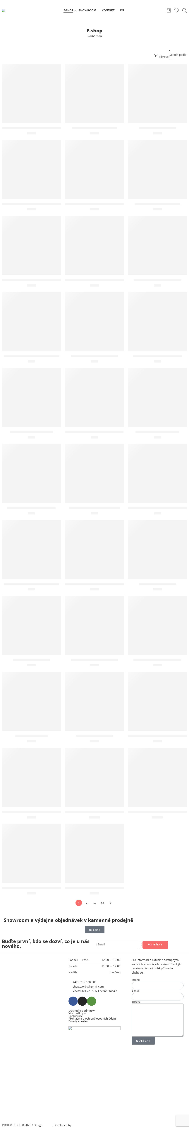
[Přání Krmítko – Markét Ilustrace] (94, 473)
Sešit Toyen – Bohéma (31, 736)
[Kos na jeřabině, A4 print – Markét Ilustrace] (31, 169)
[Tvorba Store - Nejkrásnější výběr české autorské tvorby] (11, 10)
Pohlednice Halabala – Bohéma (157, 280)
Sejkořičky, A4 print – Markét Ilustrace (94, 584)
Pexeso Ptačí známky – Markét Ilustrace (32, 280)
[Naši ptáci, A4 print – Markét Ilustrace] (94, 169)
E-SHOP (68, 10)
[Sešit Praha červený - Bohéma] (94, 625)
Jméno (136, 980)
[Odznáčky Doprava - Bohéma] (157, 169)
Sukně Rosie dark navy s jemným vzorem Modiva (103, 812)
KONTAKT (108, 10)
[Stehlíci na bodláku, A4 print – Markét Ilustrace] (157, 701)
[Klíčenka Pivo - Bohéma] (157, 93)
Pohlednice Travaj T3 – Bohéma (31, 508)
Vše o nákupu (77, 1013)
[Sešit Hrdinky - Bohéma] (157, 549)
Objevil (47, 1125)
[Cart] (168, 10)
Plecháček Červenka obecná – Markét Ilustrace (101, 280)
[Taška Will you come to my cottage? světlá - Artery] (94, 853)
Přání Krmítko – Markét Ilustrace (94, 508)
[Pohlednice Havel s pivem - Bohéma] (31, 321)
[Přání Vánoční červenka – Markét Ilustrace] (157, 473)
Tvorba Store (94, 36)
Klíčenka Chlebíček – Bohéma (94, 128)
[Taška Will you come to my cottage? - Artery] (31, 853)
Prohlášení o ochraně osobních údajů (92, 1018)
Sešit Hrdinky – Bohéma (157, 584)
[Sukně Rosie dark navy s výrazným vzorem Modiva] (157, 777)
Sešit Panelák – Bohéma (31, 660)
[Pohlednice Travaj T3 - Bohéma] (31, 473)
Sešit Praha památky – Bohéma (157, 660)
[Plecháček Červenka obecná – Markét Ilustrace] (94, 245)
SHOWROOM (87, 10)
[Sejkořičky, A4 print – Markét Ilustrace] (94, 549)
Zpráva (136, 1001)
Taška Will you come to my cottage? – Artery (36, 888)
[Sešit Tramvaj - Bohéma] (94, 701)
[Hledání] (184, 10)
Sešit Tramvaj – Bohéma (94, 736)
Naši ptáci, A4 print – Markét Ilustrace (94, 204)
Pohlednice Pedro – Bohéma (31, 432)
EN (122, 10)
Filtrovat (163, 56)
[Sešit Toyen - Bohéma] (31, 701)
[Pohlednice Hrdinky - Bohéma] (94, 321)
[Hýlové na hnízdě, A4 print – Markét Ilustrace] (31, 93)
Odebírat (155, 944)
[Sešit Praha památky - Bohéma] (157, 625)
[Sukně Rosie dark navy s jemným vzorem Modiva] (94, 777)
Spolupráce (75, 1016)
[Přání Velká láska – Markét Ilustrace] (31, 549)
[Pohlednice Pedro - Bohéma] (31, 397)
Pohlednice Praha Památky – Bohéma (94, 432)
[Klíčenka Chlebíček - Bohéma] (94, 93)
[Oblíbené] (55, 69)
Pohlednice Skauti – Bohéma (157, 432)
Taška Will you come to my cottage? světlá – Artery (104, 888)
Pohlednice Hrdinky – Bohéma (94, 356)
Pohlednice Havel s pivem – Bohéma (31, 356)
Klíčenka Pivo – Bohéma (157, 128)
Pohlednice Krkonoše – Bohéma (157, 356)
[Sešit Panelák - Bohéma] (31, 625)
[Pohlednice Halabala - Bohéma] (157, 245)
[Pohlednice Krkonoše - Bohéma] (157, 321)
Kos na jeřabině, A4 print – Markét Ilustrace (35, 204)
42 (102, 903)
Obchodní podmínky (81, 1010)
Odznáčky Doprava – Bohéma (157, 204)
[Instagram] (82, 1001)
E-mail (136, 990)
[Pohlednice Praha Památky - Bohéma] (94, 397)
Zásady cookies (78, 1021)
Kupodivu (78, 1125)
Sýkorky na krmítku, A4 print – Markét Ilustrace (39, 812)
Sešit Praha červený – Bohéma (94, 660)
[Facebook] (73, 1001)
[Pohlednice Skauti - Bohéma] (157, 397)
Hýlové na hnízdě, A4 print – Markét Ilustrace (37, 128)
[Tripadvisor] (91, 1001)
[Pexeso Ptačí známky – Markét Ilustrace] (31, 245)
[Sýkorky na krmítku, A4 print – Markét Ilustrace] (31, 777)
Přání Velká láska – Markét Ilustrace (31, 584)
